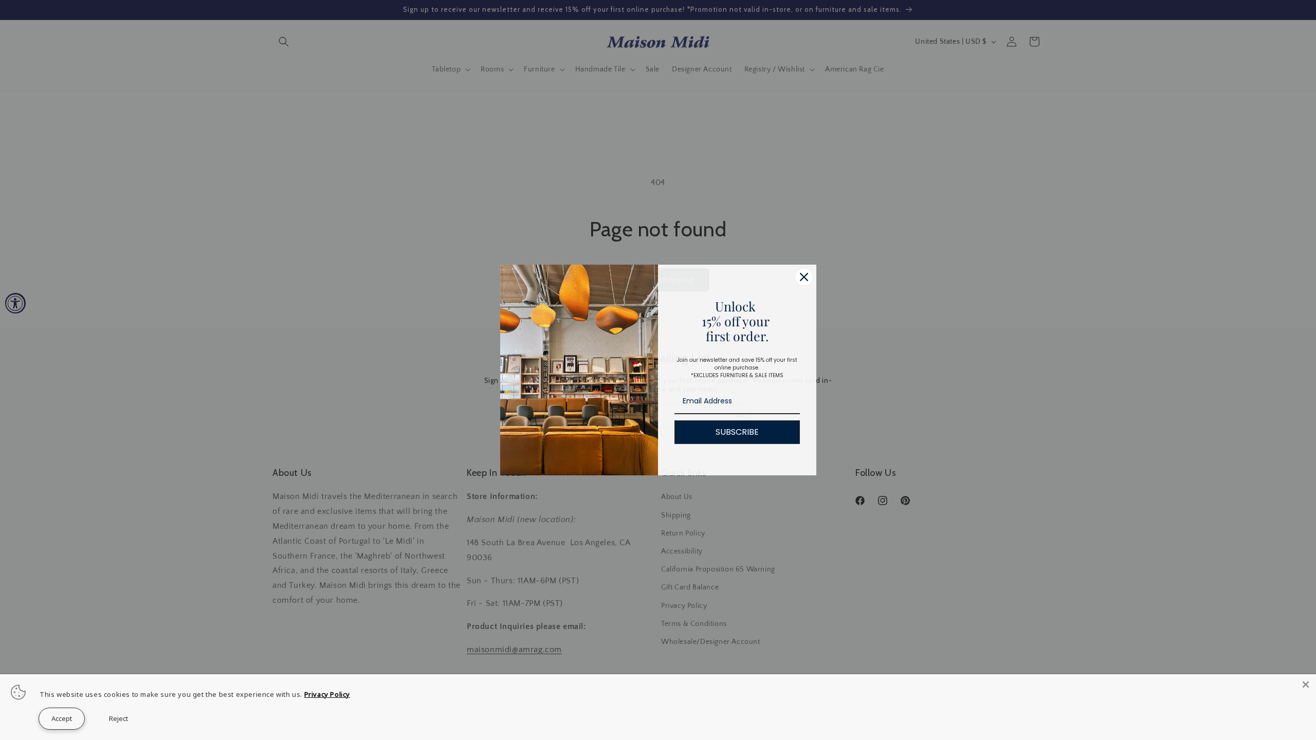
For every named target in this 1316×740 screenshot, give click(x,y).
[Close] (1306, 684)
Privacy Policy (327, 694)
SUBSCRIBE (737, 432)
